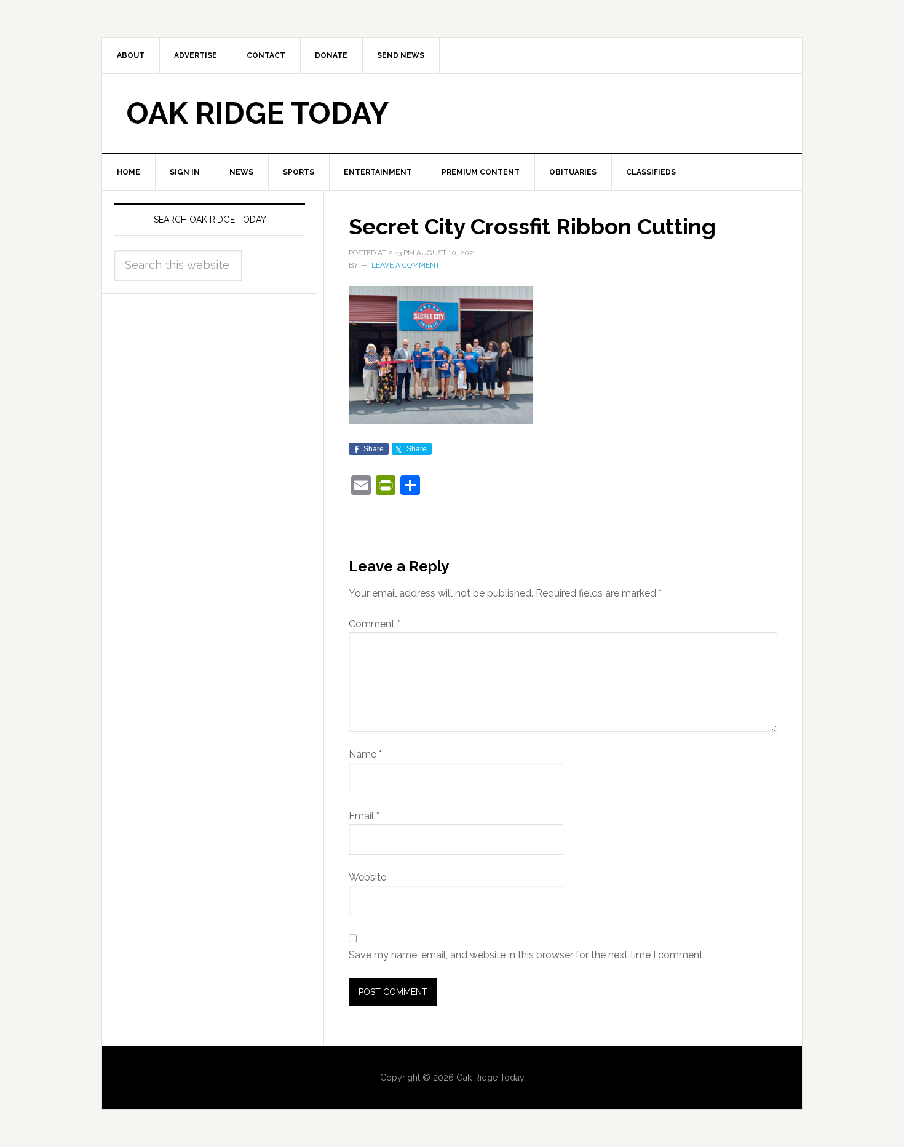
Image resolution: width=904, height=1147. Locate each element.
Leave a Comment (405, 265)
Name (365, 754)
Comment (374, 624)
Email (364, 816)
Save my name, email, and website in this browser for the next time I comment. (527, 955)
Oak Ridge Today (258, 113)
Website (367, 877)
